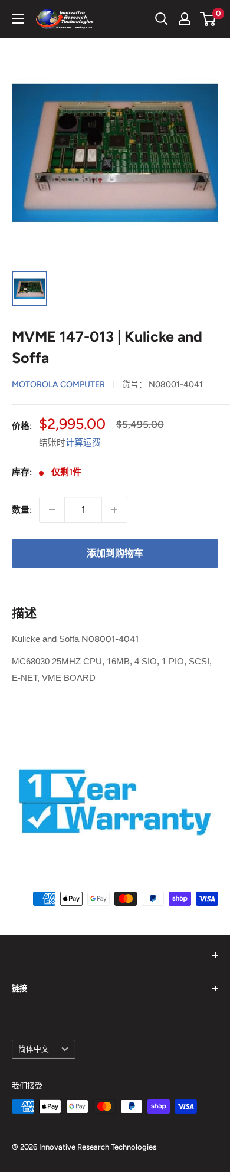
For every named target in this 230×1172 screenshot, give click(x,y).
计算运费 (83, 442)
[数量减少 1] (52, 509)
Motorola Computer (58, 384)
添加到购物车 (115, 553)
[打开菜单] (18, 19)
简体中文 (33, 1049)
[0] (208, 19)
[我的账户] (184, 18)
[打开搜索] (161, 18)
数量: (22, 510)
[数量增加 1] (114, 509)
